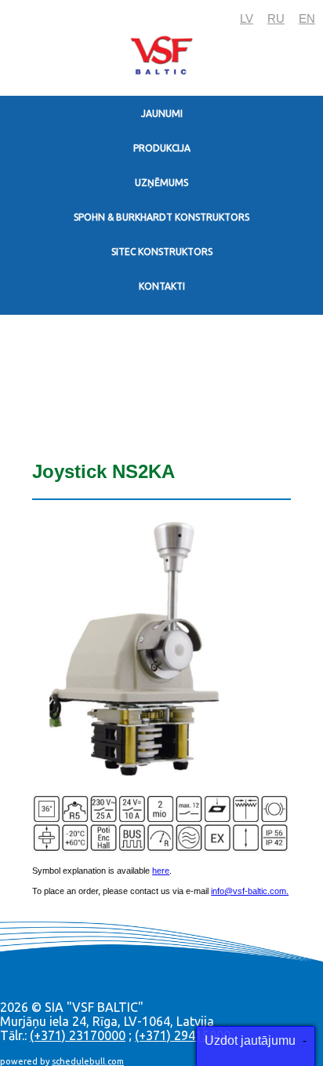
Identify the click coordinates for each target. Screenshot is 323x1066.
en (307, 18)
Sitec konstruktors (161, 251)
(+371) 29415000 (182, 1035)
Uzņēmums (161, 182)
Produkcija (162, 148)
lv (246, 18)
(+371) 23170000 (77, 1035)
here (160, 870)
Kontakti (162, 286)
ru (276, 18)
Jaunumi (162, 113)
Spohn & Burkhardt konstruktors (161, 217)
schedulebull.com (88, 1061)
